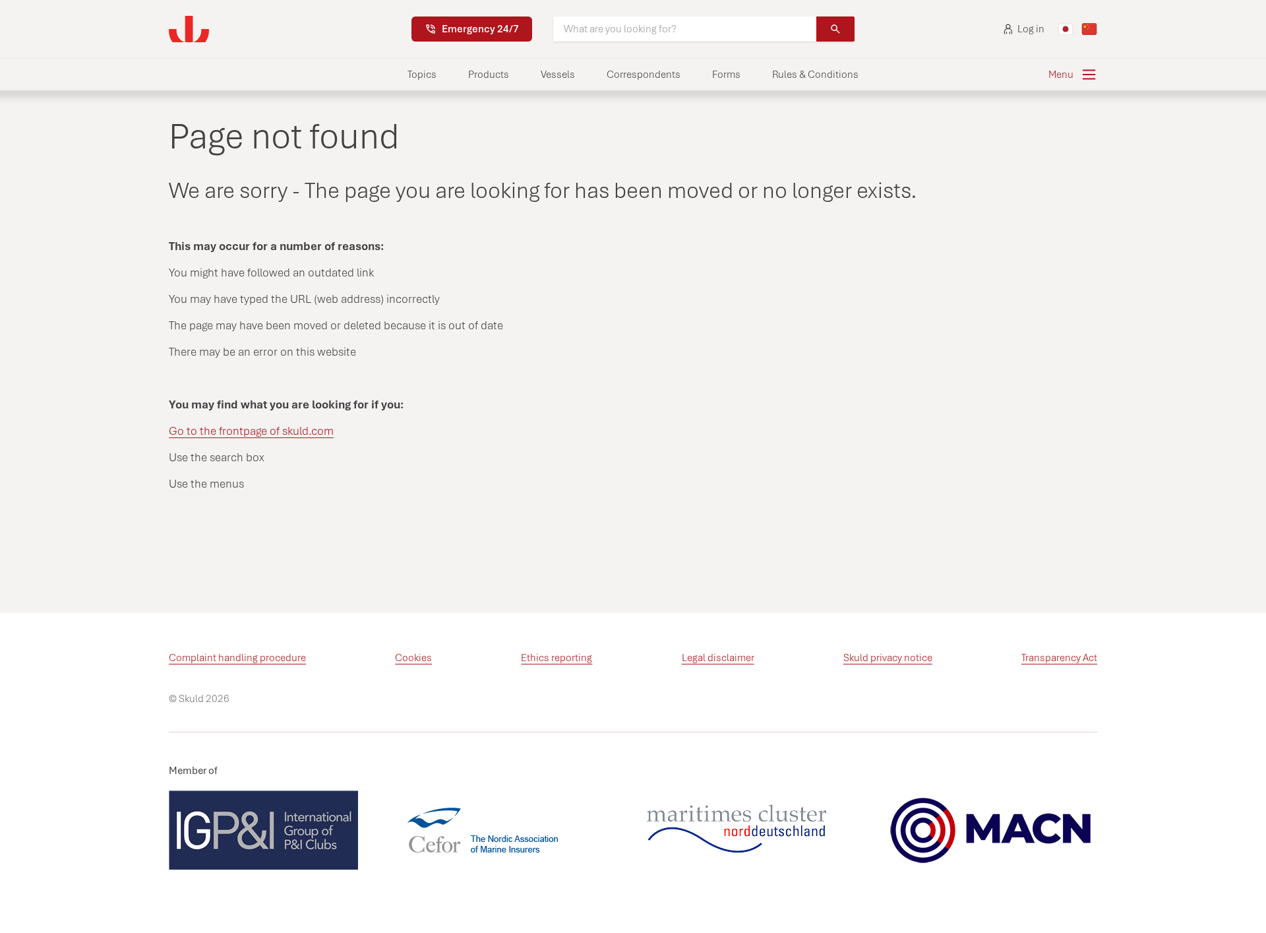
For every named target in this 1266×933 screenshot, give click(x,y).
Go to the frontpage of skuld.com (251, 431)
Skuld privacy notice (887, 657)
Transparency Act (1059, 657)
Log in (1030, 29)
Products (488, 74)
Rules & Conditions (815, 74)
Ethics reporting (556, 657)
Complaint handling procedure (237, 657)
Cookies (413, 657)
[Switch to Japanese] (1065, 29)
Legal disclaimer (718, 657)
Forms (726, 74)
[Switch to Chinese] (1089, 29)
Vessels (558, 74)
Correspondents (643, 74)
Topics (422, 74)
